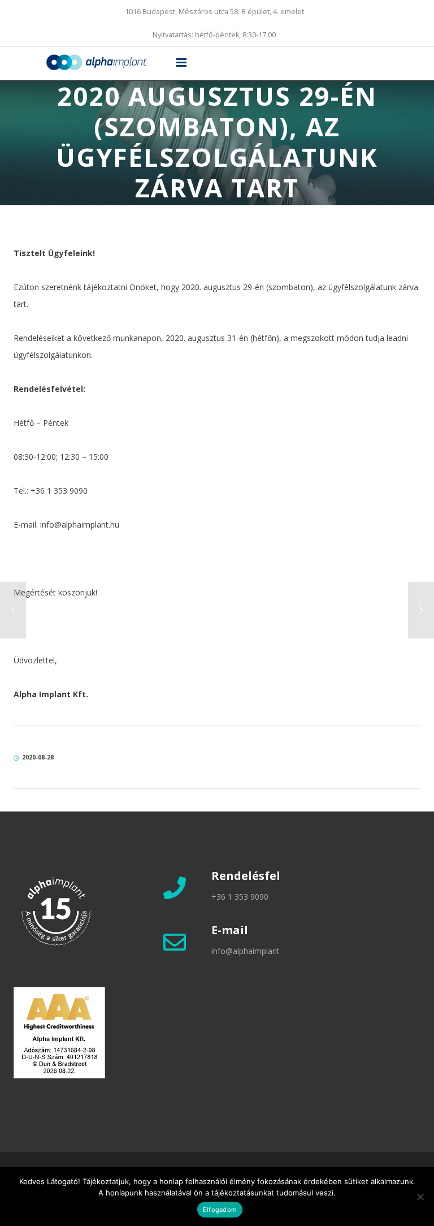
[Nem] (420, 1196)
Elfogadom (220, 1210)
